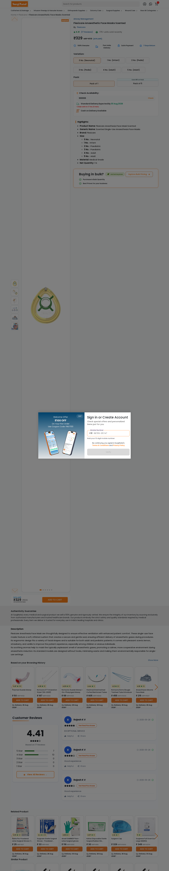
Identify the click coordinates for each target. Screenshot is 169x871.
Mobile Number (97, 430)
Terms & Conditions (100, 445)
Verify (108, 452)
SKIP (79, 416)
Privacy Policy (119, 445)
